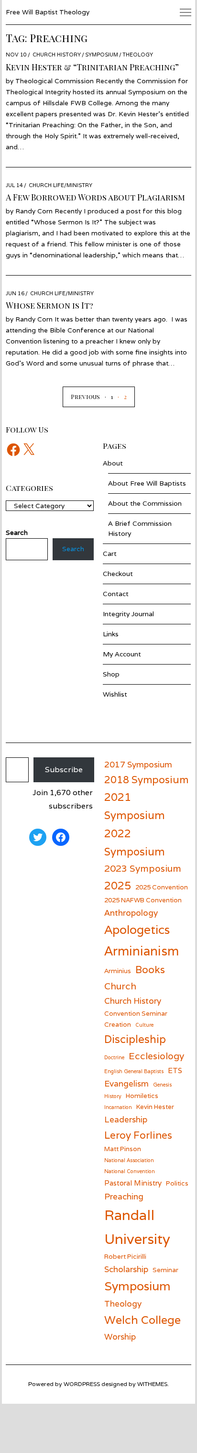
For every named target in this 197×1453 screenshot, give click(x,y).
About (113, 463)
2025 (117, 885)
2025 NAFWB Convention (143, 900)
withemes (152, 1383)
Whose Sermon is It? (49, 305)
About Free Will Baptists (147, 483)
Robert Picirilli (125, 1256)
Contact (116, 593)
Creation (117, 1024)
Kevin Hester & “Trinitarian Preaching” (92, 67)
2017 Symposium (138, 764)
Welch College (142, 1319)
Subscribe (64, 770)
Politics (177, 1183)
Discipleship (135, 1039)
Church (120, 986)
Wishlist (115, 694)
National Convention (129, 1171)
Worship (120, 1336)
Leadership (125, 1119)
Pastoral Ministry (133, 1182)
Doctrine (114, 1057)
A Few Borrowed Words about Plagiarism (95, 197)
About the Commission (145, 503)
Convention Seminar (135, 1013)
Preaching (123, 1196)
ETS (175, 1070)
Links (111, 634)
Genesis (162, 1084)
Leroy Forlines (138, 1135)
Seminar (165, 1269)
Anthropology (131, 912)
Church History (57, 54)
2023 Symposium (142, 868)
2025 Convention (161, 887)
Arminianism (141, 951)
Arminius (117, 970)
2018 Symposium (146, 779)
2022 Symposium (134, 842)
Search (73, 548)
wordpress (82, 1383)
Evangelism (126, 1083)
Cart (110, 553)
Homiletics (142, 1095)
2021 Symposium (134, 806)
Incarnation (118, 1107)
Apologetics (137, 929)
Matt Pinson (122, 1148)
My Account (122, 654)
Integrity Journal (128, 614)
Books (150, 969)
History (112, 1096)
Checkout (118, 573)
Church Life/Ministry (60, 185)
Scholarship (126, 1269)
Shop (111, 674)
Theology (137, 54)
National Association (129, 1160)
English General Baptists (134, 1071)
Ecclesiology (156, 1056)
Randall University (137, 1227)
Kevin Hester (155, 1106)
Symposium (101, 54)
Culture (144, 1024)
